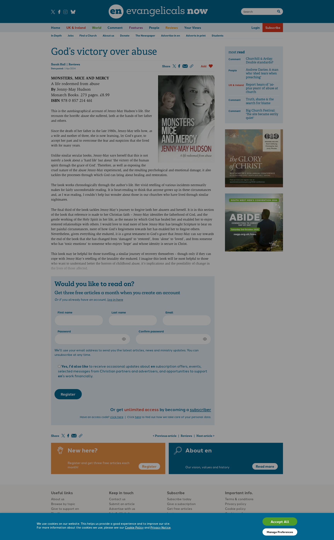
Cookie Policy (134, 527)
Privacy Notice (160, 527)
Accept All (280, 521)
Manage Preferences (280, 532)
